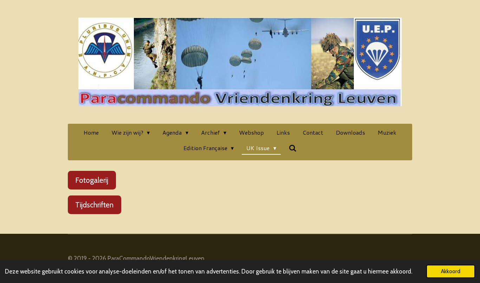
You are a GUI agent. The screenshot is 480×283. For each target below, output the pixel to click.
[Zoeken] (292, 148)
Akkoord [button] (450, 271)
